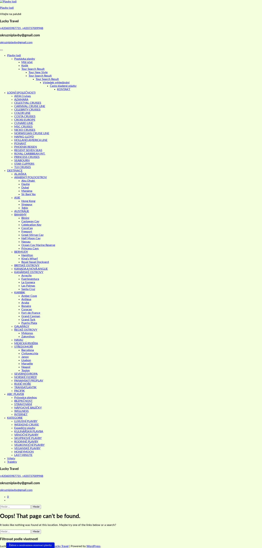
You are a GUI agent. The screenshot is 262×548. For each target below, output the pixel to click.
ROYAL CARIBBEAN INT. (29, 153)
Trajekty (12, 461)
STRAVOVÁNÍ (23, 404)
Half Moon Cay (30, 238)
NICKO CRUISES (24, 130)
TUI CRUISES (22, 167)
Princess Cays (30, 248)
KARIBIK (19, 292)
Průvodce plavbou (25, 397)
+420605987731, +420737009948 (21, 28)
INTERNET (20, 414)
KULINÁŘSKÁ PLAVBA (28, 431)
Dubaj (25, 187)
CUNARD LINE (23, 123)
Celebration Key (31, 224)
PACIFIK (19, 390)
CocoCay (27, 228)
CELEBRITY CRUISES (27, 109)
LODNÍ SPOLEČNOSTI (21, 92)
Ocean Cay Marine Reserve (38, 245)
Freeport (26, 231)
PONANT (20, 143)
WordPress (93, 546)
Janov (25, 356)
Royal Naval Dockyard (35, 262)
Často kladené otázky (63, 85)
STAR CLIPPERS (24, 163)
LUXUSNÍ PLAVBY (25, 421)
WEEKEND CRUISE (26, 424)
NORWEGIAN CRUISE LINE (31, 133)
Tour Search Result (33, 69)
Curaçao (26, 309)
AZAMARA (21, 99)
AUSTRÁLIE (21, 211)
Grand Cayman (30, 316)
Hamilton (27, 255)
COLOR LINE (22, 113)
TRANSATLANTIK (25, 387)
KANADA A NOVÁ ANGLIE (31, 268)
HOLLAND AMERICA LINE (30, 140)
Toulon (25, 370)
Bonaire (26, 306)
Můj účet (27, 62)
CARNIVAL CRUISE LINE (29, 106)
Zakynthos (28, 336)
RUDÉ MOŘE (22, 384)
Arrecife (26, 275)
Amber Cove (29, 296)
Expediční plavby (24, 428)
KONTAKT (63, 89)
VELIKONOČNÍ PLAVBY (29, 445)
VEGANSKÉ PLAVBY (27, 448)
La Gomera (28, 282)
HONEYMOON (24, 451)
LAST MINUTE (23, 455)
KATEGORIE (15, 417)
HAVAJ (18, 340)
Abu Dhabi (28, 180)
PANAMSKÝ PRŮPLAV (28, 380)
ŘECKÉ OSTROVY (25, 329)
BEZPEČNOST (23, 401)
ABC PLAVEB (15, 394)
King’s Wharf (29, 258)
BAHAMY (20, 214)
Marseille (27, 363)
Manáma (26, 191)
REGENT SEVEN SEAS (28, 150)
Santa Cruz (28, 289)
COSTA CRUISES (24, 116)
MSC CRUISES (23, 126)
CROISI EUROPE (24, 119)
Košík (24, 65)
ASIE (17, 197)
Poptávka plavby (24, 58)
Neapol (25, 367)
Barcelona (27, 350)
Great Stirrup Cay (32, 235)
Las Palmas (28, 285)
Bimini (25, 218)
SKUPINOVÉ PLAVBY (28, 438)
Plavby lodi (7, 7)
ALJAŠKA (20, 174)
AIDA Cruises (22, 96)
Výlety (11, 458)
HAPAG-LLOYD (24, 136)
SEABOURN (22, 160)
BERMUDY (21, 251)
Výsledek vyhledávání (56, 82)
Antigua (26, 299)
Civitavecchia (29, 353)
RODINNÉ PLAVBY (26, 441)
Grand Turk (28, 319)
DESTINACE (14, 170)
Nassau (25, 241)
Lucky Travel (61, 546)
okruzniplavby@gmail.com (16, 42)
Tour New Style (38, 72)
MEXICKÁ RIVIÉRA (26, 343)
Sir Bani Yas (28, 194)
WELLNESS (21, 411)
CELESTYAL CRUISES (27, 102)
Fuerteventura (30, 279)
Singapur (26, 204)
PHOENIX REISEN (25, 146)
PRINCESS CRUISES (27, 157)
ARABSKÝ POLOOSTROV (30, 177)
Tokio (24, 207)
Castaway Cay (30, 221)
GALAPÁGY (21, 326)
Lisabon (26, 360)
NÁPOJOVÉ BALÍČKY (28, 407)
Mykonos (27, 333)
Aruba (25, 302)
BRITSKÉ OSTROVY (26, 265)
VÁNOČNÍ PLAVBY (26, 434)
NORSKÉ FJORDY (25, 377)
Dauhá (25, 184)
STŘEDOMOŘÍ (23, 346)
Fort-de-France (30, 312)
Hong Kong (28, 201)
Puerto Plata (29, 323)
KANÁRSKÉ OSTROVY (28, 272)
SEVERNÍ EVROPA (26, 373)
